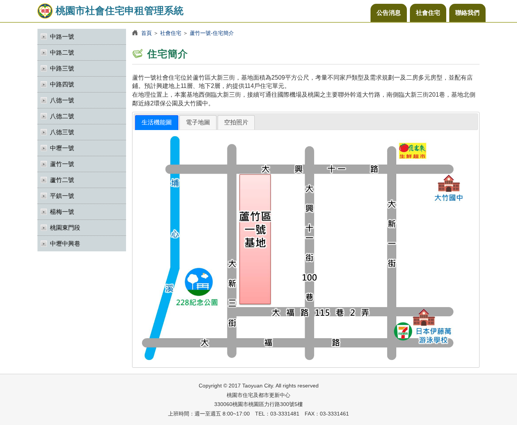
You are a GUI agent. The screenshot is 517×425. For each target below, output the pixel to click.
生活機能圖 (157, 122)
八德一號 (62, 100)
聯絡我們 (467, 12)
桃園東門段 (65, 227)
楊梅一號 (62, 212)
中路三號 (62, 68)
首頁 (146, 33)
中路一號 (62, 36)
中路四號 (62, 84)
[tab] (156, 122)
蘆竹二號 (62, 180)
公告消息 (389, 12)
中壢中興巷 (65, 243)
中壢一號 (62, 148)
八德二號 (62, 116)
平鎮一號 (62, 196)
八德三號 (62, 132)
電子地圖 (198, 122)
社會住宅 (428, 12)
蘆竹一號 (62, 164)
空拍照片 (236, 122)
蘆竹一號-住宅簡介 (212, 33)
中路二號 (62, 52)
